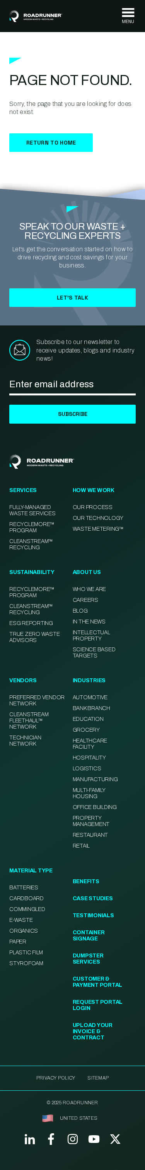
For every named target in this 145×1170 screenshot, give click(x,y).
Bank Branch (91, 708)
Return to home (51, 142)
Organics (23, 931)
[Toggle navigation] (128, 16)
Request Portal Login (98, 1005)
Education (88, 719)
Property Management (91, 821)
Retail (81, 846)
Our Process (93, 507)
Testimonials (93, 915)
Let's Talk (72, 297)
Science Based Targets (94, 653)
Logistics (87, 768)
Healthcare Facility (90, 744)
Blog (80, 611)
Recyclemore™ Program (32, 592)
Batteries (23, 888)
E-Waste (20, 920)
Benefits (86, 881)
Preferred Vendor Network (37, 701)
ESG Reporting (31, 623)
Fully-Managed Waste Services (32, 510)
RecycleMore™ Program (32, 527)
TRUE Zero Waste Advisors (34, 637)
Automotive (90, 697)
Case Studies (93, 898)
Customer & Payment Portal (98, 982)
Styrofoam (26, 963)
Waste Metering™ (98, 529)
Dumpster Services (88, 959)
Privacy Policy (55, 1078)
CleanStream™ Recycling (31, 544)
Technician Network (25, 741)
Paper (17, 942)
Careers (85, 600)
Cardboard (26, 898)
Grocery (86, 730)
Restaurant (90, 835)
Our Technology (98, 518)
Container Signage (89, 936)
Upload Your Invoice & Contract (93, 1031)
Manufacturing (95, 779)
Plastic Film (26, 952)
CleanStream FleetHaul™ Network (28, 721)
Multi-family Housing (89, 793)
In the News (89, 622)
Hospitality (89, 758)
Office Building (95, 807)
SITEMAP (98, 1078)
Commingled (27, 909)
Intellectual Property (91, 636)
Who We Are (89, 589)
